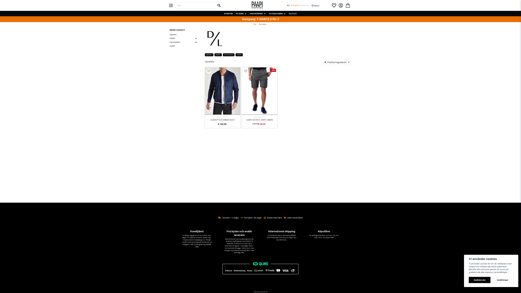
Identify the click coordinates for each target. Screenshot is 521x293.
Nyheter (228, 13)
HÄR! (332, 237)
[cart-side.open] (347, 5)
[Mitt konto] (340, 5)
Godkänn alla (479, 280)
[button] (218, 5)
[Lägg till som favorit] (333, 5)
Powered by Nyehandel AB (260, 291)
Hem (255, 24)
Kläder (240, 13)
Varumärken (256, 13)
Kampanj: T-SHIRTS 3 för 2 (260, 19)
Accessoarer (276, 13)
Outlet (293, 13)
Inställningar (502, 280)
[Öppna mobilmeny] (171, 5)
